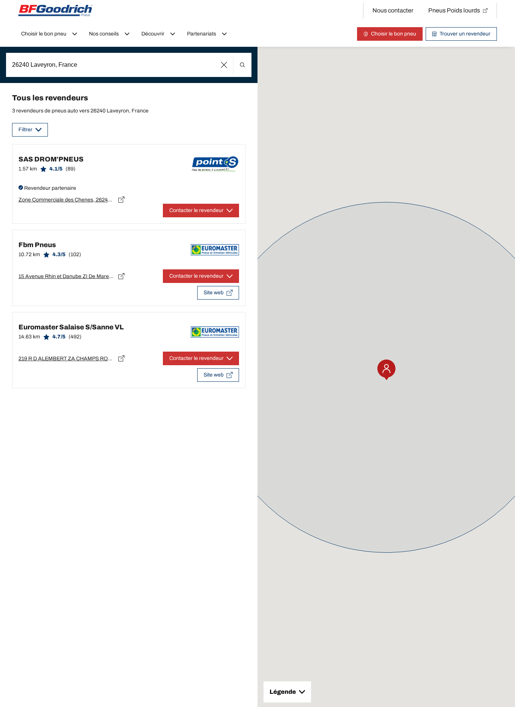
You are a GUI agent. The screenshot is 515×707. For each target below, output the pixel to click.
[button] (224, 65)
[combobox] (128, 65)
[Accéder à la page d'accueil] (55, 10)
